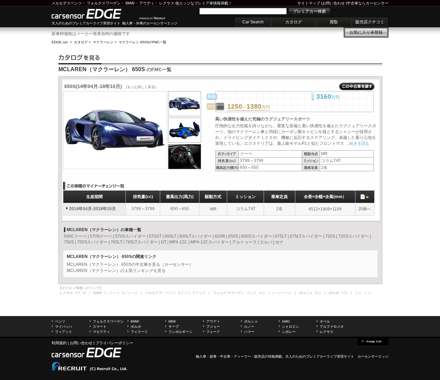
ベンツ (60, 321)
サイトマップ (308, 3)
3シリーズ (112, 293)
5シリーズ (130, 293)
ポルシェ (251, 321)
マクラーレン (103, 42)
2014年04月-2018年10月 (92, 208)
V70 (344, 293)
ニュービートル (279, 293)
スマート (100, 326)
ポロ (261, 293)
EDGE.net (60, 42)
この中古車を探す (357, 86)
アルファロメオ (332, 326)
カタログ (293, 22)
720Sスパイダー (353, 236)
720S (330, 236)
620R (220, 236)
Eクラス (184, 293)
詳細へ (365, 208)
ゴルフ (251, 293)
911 (318, 293)
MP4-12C (178, 242)
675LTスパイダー (306, 236)
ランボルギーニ (180, 332)
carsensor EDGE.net (94, 14)
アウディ (146, 3)
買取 (334, 22)
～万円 (248, 107)
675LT (281, 236)
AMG (286, 321)
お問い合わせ (333, 3)
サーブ (173, 326)
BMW (129, 3)
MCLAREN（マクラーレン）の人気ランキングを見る (116, 270)
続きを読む (359, 143)
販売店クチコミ (369, 22)
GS (77, 293)
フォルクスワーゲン (104, 3)
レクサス (166, 3)
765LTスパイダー (141, 242)
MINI (172, 321)
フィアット (63, 332)
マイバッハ (63, 326)
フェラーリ (139, 332)
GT (163, 242)
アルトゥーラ (244, 242)
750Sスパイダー (92, 242)
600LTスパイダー (195, 236)
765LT (116, 242)
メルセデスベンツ (67, 3)
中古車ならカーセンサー (367, 3)
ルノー (249, 326)
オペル (325, 321)
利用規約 (59, 343)
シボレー (289, 332)
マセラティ (101, 332)
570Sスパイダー (130, 236)
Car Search (253, 22)
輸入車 (201, 356)
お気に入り (366, 32)
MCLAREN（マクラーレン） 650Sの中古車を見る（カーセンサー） (130, 264)
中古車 (225, 356)
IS (84, 293)
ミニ (367, 293)
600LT (170, 236)
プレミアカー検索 (309, 11)
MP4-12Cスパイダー (209, 242)
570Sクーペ (101, 236)
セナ (279, 242)
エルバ (266, 242)
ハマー (249, 332)
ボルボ (136, 326)
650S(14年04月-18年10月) (110, 86)
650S (233, 236)
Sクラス (199, 293)
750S (69, 242)
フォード (213, 332)
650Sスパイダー (256, 236)
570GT (155, 236)
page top (373, 341)
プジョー (213, 326)
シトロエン (290, 326)
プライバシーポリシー (114, 343)
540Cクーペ (75, 236)
